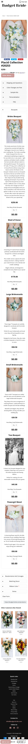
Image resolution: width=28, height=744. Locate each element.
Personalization (14, 97)
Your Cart (24, 2)
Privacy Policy (14, 711)
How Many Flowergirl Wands (14, 556)
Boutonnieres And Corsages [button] (14, 576)
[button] (14, 72)
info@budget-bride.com (14, 721)
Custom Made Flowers (14, 689)
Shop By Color (14, 679)
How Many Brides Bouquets (14, 207)
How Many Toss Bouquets (14, 489)
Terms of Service (14, 713)
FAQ (14, 102)
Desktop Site (14, 736)
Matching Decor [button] (14, 581)
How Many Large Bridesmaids (14, 352)
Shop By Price (14, 681)
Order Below (7, 75)
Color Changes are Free (14, 87)
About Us (14, 702)
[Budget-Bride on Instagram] (18, 728)
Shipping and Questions (14, 83)
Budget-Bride (18, 733)
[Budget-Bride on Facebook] (10, 728)
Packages (14, 683)
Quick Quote (14, 693)
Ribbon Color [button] (14, 586)
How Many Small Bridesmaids (14, 422)
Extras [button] (14, 591)
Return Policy (14, 709)
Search (14, 706)
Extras (14, 685)
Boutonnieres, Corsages (14, 687)
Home (3, 15)
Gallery (14, 691)
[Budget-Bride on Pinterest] (14, 728)
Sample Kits (14, 92)
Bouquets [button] (14, 110)
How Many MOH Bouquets (14, 281)
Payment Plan (14, 704)
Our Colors (14, 694)
